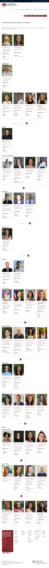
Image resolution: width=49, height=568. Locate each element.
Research (22, 9)
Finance (31, 27)
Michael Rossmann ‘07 (7, 142)
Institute (16, 532)
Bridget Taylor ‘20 (6, 241)
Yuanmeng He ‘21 (29, 170)
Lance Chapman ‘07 (18, 340)
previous (16, 123)
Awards (16, 538)
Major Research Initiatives (30, 533)
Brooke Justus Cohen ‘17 (30, 408)
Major (37, 15)
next (33, 123)
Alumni (22, 534)
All (25, 15)
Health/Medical (39, 27)
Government (34, 27)
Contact (16, 534)
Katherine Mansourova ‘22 (41, 106)
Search (46, 10)
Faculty (29, 537)
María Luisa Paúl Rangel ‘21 (17, 378)
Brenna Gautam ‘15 (7, 407)
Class (40, 15)
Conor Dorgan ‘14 (18, 273)
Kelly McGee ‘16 (41, 407)
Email (4, 545)
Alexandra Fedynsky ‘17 (18, 444)
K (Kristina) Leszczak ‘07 (5, 303)
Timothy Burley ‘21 (7, 514)
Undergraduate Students (30, 542)
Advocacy (3, 27)
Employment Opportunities (17, 541)
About (13, 9)
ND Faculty (36, 532)
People (17, 9)
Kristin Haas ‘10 (17, 170)
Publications (30, 535)
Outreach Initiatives (16, 537)
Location (28, 15)
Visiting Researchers (38, 534)
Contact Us (18, 563)
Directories (23, 532)
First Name (5, 537)
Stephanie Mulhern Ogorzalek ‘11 (42, 303)
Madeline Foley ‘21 (18, 47)
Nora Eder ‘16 (17, 514)
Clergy (14, 27)
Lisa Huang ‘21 (29, 514)
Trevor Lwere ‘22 (17, 105)
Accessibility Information (5, 564)
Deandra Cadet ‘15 (6, 443)
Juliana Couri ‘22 (29, 340)
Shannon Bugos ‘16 (18, 478)
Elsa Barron (5, 478)
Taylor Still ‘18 (17, 205)
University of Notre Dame (11, 561)
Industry (33, 15)
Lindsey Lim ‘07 (6, 105)
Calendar (35, 9)
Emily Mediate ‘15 (29, 302)
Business (11, 27)
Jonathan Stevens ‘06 (6, 206)
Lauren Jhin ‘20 (29, 443)
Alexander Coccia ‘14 (42, 478)
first (13, 123)
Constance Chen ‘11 (7, 77)
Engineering (27, 27)
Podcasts (44, 536)
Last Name (5, 541)
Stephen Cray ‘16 (6, 273)
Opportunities (29, 9)
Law (46, 27)
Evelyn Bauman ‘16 (7, 47)
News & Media (41, 9)
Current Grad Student (18, 27)
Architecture (7, 27)
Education (23, 27)
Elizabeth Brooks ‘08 (7, 340)
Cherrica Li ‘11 (17, 302)
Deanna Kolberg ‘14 (42, 443)
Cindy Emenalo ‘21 (41, 340)
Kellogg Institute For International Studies (8, 562)
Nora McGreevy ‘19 (7, 377)
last (35, 123)
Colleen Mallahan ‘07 (29, 106)
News (43, 534)
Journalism (43, 27)
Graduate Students (29, 539)
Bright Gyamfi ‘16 (6, 170)
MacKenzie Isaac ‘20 (42, 170)
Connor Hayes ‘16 (18, 407)
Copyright (3, 561)
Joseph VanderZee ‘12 (29, 206)
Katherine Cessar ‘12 (30, 478)
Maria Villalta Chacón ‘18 (40, 514)
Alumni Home (44, 15)
